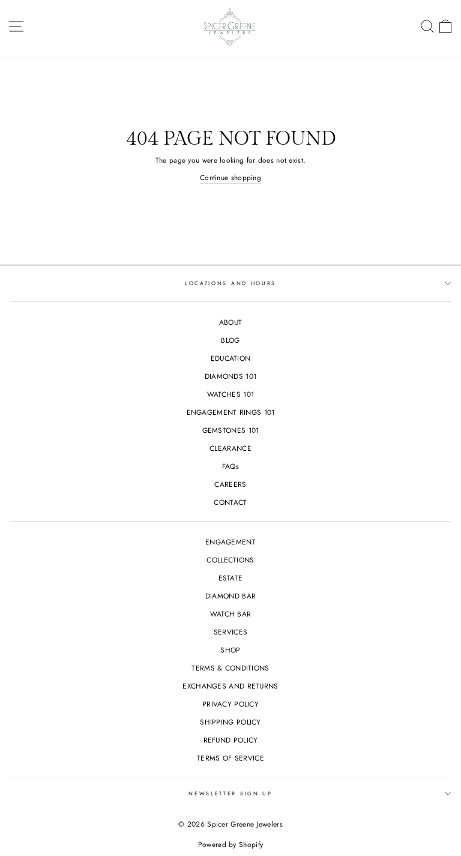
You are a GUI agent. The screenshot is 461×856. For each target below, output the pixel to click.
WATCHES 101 (230, 394)
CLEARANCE (230, 448)
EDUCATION (231, 358)
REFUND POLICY (230, 740)
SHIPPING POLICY (230, 722)
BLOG (230, 340)
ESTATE (230, 578)
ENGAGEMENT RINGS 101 (231, 412)
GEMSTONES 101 (230, 430)
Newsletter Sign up (230, 793)
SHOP (230, 650)
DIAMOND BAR (230, 596)
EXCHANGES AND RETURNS (230, 686)
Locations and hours (230, 283)
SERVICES (230, 632)
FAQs (230, 466)
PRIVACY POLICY (230, 704)
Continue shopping (230, 177)
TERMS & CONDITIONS (230, 668)
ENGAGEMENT (230, 542)
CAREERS (230, 484)
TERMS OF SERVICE (230, 758)
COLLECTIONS (230, 560)
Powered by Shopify (230, 844)
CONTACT (230, 502)
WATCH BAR (231, 614)
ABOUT (231, 322)
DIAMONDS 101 (231, 376)
